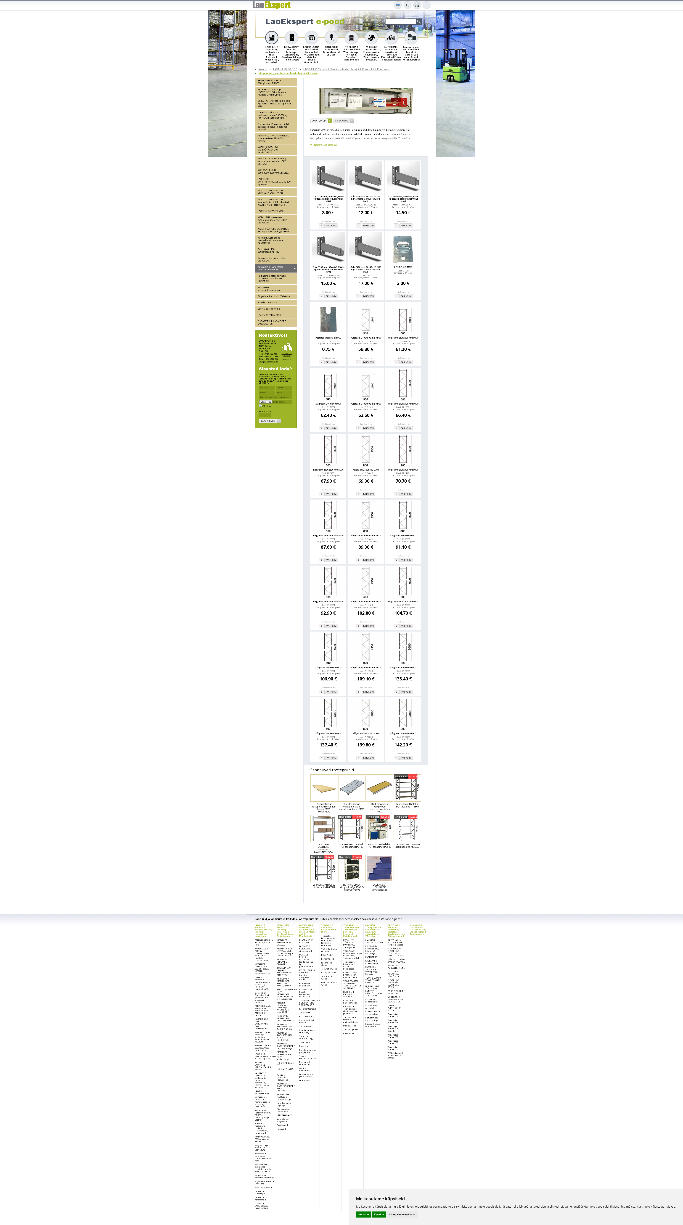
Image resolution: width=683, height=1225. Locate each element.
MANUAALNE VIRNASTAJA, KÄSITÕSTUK (393, 974)
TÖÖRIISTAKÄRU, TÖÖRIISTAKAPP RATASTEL (373, 980)
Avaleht (262, 69)
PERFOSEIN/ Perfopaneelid (350, 1001)
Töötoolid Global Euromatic (329, 950)
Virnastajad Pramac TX (393, 1015)
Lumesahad (304, 1080)
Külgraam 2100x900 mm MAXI (366, 403)
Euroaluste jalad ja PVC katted (306, 1075)
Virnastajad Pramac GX (393, 1021)
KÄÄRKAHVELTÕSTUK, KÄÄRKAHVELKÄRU (398, 960)
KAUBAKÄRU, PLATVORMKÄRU (373, 961)
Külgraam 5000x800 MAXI (366, 733)
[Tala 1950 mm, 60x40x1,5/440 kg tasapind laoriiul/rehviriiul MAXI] (328, 248)
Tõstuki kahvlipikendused (307, 1057)
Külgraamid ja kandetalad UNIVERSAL (271, 259)
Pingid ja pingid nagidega (284, 1104)
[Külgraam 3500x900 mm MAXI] (328, 583)
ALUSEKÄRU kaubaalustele (371, 1000)
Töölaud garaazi (350, 1029)
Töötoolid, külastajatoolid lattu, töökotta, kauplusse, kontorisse (328, 940)
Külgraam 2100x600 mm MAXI (403, 337)
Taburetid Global (329, 968)
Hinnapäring (341, 121)
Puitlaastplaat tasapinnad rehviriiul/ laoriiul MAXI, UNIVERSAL (272, 278)
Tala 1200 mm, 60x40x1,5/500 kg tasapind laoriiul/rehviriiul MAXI (328, 199)
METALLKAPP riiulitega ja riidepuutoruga (284, 1096)
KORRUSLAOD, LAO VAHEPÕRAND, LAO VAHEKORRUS (268, 149)
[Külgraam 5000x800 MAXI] (365, 714)
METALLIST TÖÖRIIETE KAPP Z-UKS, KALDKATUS (285, 1036)
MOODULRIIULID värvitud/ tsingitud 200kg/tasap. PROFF (307, 975)
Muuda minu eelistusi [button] (402, 1214)
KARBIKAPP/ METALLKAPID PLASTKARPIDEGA (285, 1018)
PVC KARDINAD (306, 1016)
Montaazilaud (349, 1025)
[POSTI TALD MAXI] (403, 248)
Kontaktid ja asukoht (287, 354)
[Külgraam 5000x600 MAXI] (328, 714)
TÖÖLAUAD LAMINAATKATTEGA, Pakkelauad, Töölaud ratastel (352, 954)
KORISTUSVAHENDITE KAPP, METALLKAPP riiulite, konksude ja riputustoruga (287, 994)
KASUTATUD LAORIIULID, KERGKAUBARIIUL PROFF (270, 192)
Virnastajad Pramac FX (393, 1035)
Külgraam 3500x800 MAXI (403, 535)
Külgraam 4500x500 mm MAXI (366, 601)
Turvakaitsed (305, 1026)
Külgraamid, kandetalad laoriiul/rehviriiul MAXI (288, 73)
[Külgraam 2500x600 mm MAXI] (328, 451)
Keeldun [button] (379, 1214)
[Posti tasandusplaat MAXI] (328, 319)
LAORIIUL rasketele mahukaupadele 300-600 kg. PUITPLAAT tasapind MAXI (273, 115)
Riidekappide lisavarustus (283, 1110)
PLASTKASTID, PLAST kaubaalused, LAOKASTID (305, 993)
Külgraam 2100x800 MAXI (328, 403)
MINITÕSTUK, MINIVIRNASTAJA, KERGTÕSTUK (395, 999)
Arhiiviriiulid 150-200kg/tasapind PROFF (270, 250)
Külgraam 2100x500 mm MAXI (366, 337)
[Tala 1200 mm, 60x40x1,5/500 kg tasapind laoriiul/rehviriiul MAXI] (328, 177)
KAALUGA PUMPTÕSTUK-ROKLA (395, 1008)
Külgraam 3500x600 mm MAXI (366, 535)
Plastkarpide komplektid (305, 1063)
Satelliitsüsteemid (267, 302)
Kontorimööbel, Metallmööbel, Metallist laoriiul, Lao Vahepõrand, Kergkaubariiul (418, 929)
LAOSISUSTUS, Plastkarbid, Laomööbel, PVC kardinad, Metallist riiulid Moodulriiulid (308, 930)
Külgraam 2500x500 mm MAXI (403, 403)
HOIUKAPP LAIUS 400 (285, 1070)
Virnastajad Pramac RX (393, 1048)
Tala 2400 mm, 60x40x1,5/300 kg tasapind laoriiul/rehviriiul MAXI (366, 269)
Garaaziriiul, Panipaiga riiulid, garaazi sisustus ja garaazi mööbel (273, 126)
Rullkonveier (349, 1033)
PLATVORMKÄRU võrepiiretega (373, 1012)
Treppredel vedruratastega (306, 1037)
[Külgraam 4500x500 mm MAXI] (365, 583)
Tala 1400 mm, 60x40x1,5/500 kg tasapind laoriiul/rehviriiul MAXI (366, 199)
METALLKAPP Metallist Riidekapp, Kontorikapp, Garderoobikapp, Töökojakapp (285, 930)
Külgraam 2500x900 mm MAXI (403, 469)
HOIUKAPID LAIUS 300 (285, 1064)
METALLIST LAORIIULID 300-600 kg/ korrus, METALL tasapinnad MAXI (274, 103)
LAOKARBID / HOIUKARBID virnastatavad (305, 948)
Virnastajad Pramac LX (393, 1041)
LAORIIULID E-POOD (285, 69)
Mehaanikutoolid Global (329, 983)
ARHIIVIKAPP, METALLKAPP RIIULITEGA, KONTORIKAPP (284, 982)
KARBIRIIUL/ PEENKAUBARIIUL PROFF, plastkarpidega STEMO (274, 230)
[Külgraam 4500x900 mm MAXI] (365, 649)
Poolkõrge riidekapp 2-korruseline (282, 1077)
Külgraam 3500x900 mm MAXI (328, 601)
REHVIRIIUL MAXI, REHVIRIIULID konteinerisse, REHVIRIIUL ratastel (274, 138)
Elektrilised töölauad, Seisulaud (348, 994)
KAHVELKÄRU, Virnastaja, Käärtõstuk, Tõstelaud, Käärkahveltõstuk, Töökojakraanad (396, 930)
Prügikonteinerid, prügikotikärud (307, 1051)
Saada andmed (268, 421)
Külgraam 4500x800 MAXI (328, 667)
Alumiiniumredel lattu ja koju (307, 1031)
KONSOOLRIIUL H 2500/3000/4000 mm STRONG (273, 171)
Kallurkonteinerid (307, 1008)
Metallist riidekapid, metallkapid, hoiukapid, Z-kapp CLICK (283, 1007)
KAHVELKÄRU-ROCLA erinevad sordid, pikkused (395, 942)
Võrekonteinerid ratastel (307, 1021)
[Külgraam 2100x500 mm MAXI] (365, 319)
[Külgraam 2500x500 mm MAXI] (403, 385)
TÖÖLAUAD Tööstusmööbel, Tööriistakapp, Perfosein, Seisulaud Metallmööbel (351, 930)
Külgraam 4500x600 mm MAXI (403, 601)
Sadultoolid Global (326, 963)
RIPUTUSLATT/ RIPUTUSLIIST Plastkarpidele (350, 974)
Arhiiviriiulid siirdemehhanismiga (269, 288)
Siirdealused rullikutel (371, 1006)
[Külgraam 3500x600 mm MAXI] (365, 517)
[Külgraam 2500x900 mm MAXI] (403, 451)
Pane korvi (331, 225)
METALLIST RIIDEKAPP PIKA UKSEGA (284, 942)
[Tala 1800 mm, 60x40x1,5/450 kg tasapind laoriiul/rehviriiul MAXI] (403, 177)
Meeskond (287, 358)
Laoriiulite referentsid (269, 314)
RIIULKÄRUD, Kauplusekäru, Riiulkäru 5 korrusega (372, 950)
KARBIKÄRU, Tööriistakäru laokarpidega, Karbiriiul (371, 970)
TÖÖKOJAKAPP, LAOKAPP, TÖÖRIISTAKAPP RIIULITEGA (284, 971)
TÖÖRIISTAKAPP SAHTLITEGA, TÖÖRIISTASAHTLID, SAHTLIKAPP (352, 984)
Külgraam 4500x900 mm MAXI (366, 667)
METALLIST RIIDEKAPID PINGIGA (282, 961)
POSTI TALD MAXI (403, 267)
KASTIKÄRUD (371, 957)
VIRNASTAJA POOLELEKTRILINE (396, 966)
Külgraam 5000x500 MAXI (403, 667)
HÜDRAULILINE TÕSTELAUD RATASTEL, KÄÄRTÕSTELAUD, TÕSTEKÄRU (373, 991)
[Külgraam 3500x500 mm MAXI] (328, 517)
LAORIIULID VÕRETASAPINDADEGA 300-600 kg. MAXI (274, 181)
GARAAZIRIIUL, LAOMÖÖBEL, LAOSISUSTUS (272, 322)
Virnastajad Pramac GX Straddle (393, 1028)
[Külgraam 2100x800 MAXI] (328, 385)
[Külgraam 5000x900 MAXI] (403, 714)
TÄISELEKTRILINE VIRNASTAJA (395, 992)
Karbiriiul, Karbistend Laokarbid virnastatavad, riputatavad (271, 240)
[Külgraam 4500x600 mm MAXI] (403, 583)
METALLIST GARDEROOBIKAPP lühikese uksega (286, 1046)
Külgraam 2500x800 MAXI (366, 469)
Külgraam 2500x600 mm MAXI (328, 469)
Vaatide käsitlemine (304, 1069)
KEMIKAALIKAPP (284, 1115)
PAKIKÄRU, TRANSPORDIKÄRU (374, 941)
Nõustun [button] (363, 1214)
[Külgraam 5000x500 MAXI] (403, 649)
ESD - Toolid (327, 955)
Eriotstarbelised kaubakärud (372, 1025)
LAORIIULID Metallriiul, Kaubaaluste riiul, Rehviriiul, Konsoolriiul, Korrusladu (346, 69)
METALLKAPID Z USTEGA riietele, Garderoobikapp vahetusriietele (285, 952)
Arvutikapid (282, 1125)
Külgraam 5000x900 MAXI (403, 733)
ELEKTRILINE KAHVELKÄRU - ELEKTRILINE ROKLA (394, 984)
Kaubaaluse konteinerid (304, 984)
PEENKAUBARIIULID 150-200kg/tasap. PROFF (270, 82)
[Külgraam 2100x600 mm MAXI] (403, 319)
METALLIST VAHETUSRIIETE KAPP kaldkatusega (284, 1055)
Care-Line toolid (329, 972)
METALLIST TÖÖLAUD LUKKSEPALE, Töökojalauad (349, 944)
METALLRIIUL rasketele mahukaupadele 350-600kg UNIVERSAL (272, 219)
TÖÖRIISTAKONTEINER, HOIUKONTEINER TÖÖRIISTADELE (310, 1002)
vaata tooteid (319, 121)
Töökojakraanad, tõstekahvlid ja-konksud (395, 1055)
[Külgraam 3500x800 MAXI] (403, 517)
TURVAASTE (304, 1012)
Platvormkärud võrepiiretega (372, 1018)
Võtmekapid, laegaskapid (283, 1120)
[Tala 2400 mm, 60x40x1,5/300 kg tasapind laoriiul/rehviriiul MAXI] (365, 248)
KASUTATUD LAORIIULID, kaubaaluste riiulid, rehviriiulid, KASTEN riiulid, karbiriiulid (274, 202)
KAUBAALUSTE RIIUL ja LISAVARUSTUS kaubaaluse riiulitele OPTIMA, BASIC (272, 92)
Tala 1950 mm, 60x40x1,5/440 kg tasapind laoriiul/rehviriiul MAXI (328, 269)
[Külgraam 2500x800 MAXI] (365, 451)
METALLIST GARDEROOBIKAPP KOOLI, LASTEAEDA (286, 1087)
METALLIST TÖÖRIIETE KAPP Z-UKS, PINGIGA (285, 1026)
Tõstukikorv (304, 1042)
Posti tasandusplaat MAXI (328, 337)
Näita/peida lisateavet (326, 144)
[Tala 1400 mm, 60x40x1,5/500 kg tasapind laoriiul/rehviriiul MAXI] (365, 177)
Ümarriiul (303, 1046)
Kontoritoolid (327, 958)
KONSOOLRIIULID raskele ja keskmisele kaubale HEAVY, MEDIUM (272, 161)
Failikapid (281, 1129)
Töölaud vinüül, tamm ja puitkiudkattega (350, 1019)
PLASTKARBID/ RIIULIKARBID (306, 941)
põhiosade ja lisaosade (323, 134)
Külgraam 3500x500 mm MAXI (328, 535)
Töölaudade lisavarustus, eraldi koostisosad (349, 965)
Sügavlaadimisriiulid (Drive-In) (274, 296)
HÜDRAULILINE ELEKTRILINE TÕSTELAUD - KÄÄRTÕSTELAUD (396, 952)
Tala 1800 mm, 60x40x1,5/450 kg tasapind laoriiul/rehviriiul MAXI (403, 199)
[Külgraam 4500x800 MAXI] (328, 649)
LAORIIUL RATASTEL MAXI (271, 210)
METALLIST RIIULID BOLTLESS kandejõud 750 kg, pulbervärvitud (306, 960)
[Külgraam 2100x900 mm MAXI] (365, 385)
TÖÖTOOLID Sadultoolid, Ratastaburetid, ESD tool (328, 928)
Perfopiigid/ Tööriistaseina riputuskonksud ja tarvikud (350, 1010)
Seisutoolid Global (326, 977)
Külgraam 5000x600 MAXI (328, 733)
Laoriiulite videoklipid (269, 308)
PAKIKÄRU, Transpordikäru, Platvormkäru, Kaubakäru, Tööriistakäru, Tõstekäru (373, 930)
